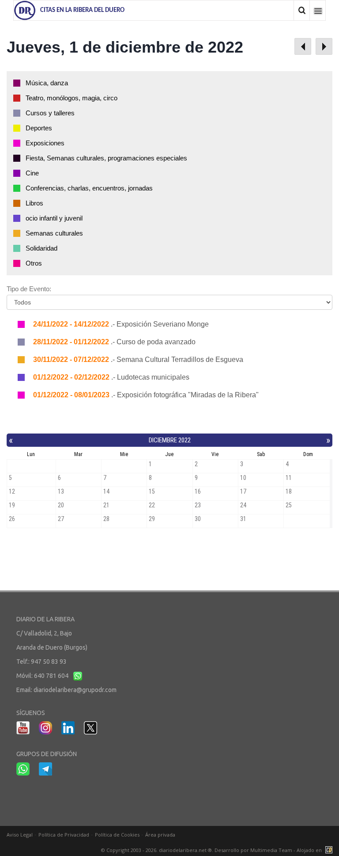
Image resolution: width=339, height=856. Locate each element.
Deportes (39, 128)
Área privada (160, 834)
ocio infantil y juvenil (54, 218)
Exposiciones (45, 143)
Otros (34, 263)
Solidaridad (41, 248)
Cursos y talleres (50, 113)
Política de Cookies (117, 834)
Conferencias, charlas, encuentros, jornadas (89, 188)
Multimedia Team (271, 850)
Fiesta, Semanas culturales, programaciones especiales (106, 158)
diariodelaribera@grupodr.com (75, 689)
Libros (34, 203)
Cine (32, 173)
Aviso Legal (20, 834)
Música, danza (47, 83)
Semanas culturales (54, 233)
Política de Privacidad (63, 834)
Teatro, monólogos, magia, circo (71, 98)
